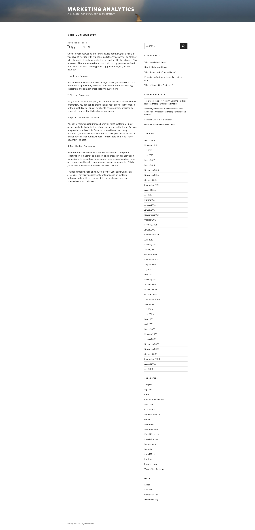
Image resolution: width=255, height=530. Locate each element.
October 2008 (150, 354)
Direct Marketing (152, 429)
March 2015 (149, 200)
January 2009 (150, 339)
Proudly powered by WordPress (80, 524)
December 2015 (151, 170)
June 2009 (149, 314)
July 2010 (148, 269)
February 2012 (150, 225)
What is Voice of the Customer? (158, 85)
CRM (146, 394)
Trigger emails (78, 47)
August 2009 (150, 304)
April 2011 (148, 240)
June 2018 (148, 155)
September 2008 (152, 359)
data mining (149, 409)
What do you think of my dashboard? (160, 72)
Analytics (148, 384)
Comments (151, 495)
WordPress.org (151, 499)
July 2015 (148, 195)
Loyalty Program (151, 439)
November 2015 (151, 175)
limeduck (148, 124)
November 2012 (151, 215)
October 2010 (150, 255)
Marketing (149, 449)
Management (150, 444)
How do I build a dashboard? (156, 67)
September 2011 (151, 235)
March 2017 (149, 160)
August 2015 (150, 190)
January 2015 (150, 205)
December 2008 (151, 344)
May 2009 (148, 319)
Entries (149, 490)
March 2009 (149, 329)
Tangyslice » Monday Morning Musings (161, 101)
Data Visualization (152, 414)
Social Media (150, 454)
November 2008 (151, 349)
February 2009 (150, 334)
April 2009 (149, 324)
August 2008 (150, 364)
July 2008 (148, 369)
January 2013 (150, 210)
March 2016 (149, 165)
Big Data (148, 389)
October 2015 (150, 180)
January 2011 (149, 249)
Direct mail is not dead (162, 120)
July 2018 (148, 150)
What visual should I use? (155, 62)
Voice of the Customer (154, 469)
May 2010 (148, 274)
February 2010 (150, 279)
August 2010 (150, 264)
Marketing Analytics (101, 9)
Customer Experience (154, 399)
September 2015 (151, 185)
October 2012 (150, 220)
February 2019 (150, 145)
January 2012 (150, 230)
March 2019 (149, 140)
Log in (147, 485)
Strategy (148, 459)
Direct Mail (149, 424)
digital (147, 419)
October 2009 (150, 294)
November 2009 (151, 289)
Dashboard (149, 404)
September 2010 (151, 259)
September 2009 (152, 299)
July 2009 (148, 309)
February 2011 (150, 245)
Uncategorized (150, 464)
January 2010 (150, 284)
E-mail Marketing (151, 434)
